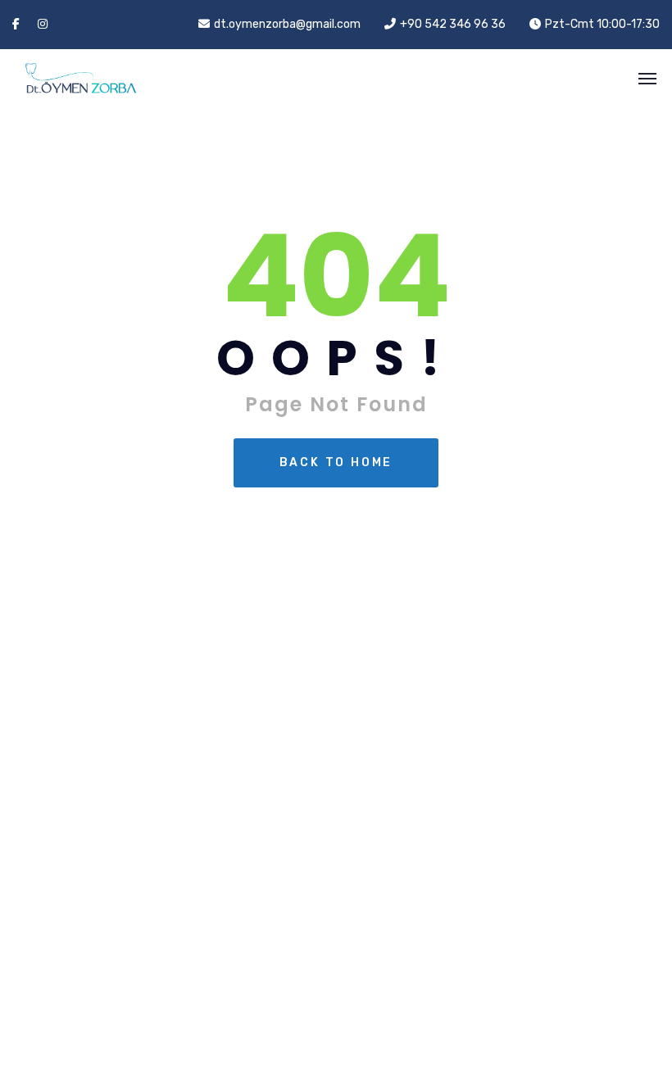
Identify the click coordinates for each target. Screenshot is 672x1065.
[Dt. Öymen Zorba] (66, 78)
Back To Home (336, 462)
